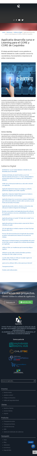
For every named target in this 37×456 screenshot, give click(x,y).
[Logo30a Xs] (18, 6)
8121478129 (18, 333)
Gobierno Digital (18, 32)
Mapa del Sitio (7, 450)
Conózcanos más (10, 302)
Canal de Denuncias (9, 426)
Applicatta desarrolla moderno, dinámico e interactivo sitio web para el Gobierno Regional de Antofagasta (17, 206)
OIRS (5, 429)
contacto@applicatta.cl (18, 330)
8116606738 (26, 333)
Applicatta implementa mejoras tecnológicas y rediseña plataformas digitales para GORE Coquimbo (16, 189)
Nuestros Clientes (8, 408)
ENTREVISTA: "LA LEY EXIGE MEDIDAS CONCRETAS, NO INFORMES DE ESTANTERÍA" (17, 170)
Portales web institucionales (9, 270)
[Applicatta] (16, 20)
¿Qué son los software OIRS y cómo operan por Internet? (17, 263)
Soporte (6, 413)
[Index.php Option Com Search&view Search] (14, 20)
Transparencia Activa (9, 421)
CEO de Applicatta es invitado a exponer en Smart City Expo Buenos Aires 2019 (18, 229)
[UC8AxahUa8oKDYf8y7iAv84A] (19, 20)
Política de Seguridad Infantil (11, 400)
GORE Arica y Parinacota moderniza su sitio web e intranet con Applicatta (17, 184)
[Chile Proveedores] (18, 371)
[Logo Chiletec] (18, 351)
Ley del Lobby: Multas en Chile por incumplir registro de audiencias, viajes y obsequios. (17, 258)
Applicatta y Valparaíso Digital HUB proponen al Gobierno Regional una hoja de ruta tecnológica (17, 194)
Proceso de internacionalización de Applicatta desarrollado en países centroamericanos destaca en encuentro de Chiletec (18, 235)
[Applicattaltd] (22, 20)
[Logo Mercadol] (18, 358)
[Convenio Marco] (18, 364)
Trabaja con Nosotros (9, 397)
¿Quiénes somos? (8, 395)
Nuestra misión (8, 392)
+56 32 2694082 (11, 328)
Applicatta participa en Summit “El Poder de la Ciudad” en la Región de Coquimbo (18, 219)
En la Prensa (7, 447)
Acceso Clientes (8, 411)
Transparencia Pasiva (7, 266)
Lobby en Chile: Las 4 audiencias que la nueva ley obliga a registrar (17, 248)
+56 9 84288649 (30, 328)
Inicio (3, 32)
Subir (35, 452)
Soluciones (9, 32)
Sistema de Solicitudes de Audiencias (13, 432)
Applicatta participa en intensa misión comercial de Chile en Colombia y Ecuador (18, 224)
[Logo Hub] (18, 345)
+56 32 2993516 (21, 328)
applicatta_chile (26, 302)
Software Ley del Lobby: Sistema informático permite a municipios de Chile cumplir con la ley (16, 253)
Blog (5, 442)
